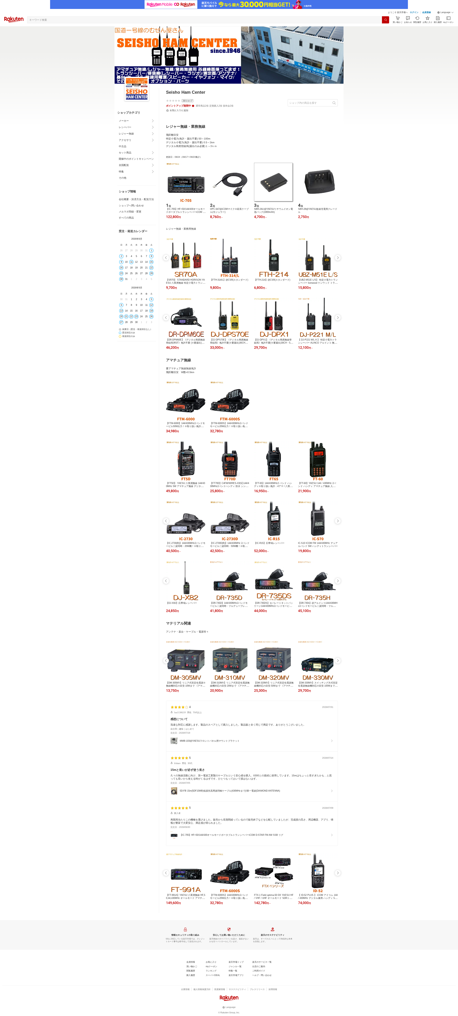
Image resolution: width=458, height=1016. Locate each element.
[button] (445, 12)
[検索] (385, 19)
